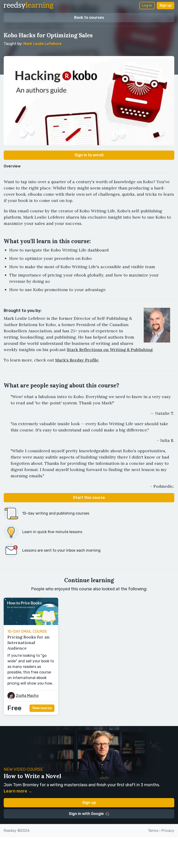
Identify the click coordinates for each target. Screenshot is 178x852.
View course (42, 708)
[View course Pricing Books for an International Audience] (31, 624)
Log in (147, 5)
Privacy (167, 830)
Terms (153, 830)
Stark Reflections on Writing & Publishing (110, 349)
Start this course (89, 497)
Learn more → (18, 791)
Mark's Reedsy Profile (77, 360)
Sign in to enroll (89, 155)
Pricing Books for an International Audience (28, 642)
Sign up (165, 5)
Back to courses (89, 17)
